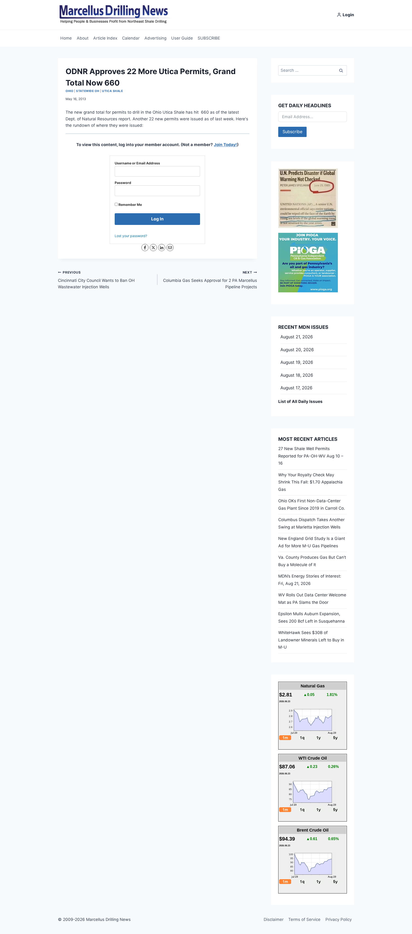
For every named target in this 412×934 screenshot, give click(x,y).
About (82, 38)
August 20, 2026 (297, 349)
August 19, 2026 (296, 362)
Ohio (69, 91)
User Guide (182, 38)
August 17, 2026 (296, 387)
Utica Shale (112, 91)
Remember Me (130, 205)
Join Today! (225, 144)
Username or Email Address (137, 163)
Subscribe (292, 131)
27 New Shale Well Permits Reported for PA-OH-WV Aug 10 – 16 (310, 456)
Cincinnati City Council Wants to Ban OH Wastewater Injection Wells (96, 279)
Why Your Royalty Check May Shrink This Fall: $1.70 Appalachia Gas (310, 482)
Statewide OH (87, 91)
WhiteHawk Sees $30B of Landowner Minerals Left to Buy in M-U (311, 640)
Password (123, 183)
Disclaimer (273, 919)
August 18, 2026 (296, 375)
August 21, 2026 (296, 336)
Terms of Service (304, 919)
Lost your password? (131, 236)
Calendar (130, 38)
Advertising (155, 38)
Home (66, 38)
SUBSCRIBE (209, 38)
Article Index (105, 38)
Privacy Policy (338, 919)
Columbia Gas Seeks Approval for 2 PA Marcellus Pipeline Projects (210, 279)
